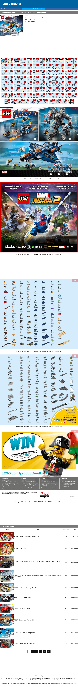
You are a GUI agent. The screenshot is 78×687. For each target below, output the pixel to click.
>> (48, 651)
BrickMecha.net (11, 3)
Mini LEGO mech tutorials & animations (11, 9)
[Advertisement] (39, 47)
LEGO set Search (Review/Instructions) (33, 9)
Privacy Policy (39, 676)
